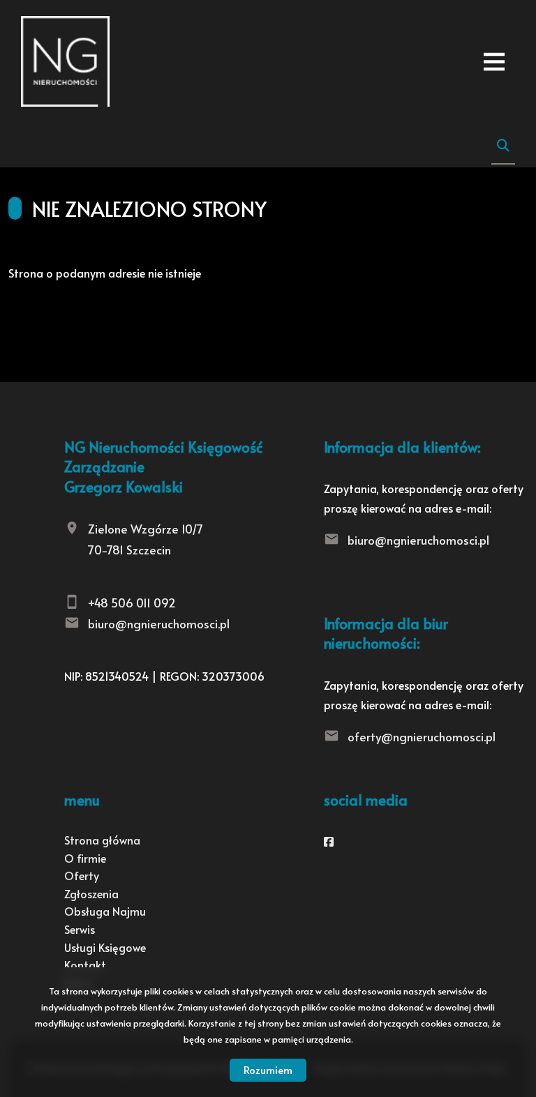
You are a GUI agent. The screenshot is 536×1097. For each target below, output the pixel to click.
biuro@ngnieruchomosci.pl (159, 623)
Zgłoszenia (91, 893)
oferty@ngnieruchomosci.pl (422, 736)
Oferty (81, 875)
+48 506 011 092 (132, 602)
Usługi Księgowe (105, 947)
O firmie (85, 857)
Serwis (79, 929)
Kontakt (85, 964)
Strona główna (102, 839)
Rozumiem (268, 1069)
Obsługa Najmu (105, 910)
